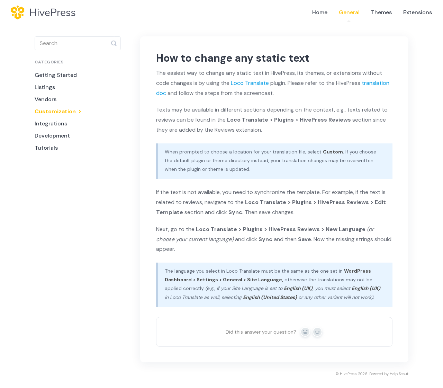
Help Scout (399, 373)
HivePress (348, 373)
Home (319, 12)
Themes (381, 12)
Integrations (51, 123)
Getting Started (56, 75)
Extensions (417, 12)
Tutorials (46, 147)
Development (52, 135)
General (349, 12)
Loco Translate (250, 83)
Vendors (45, 99)
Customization (56, 111)
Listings (45, 87)
